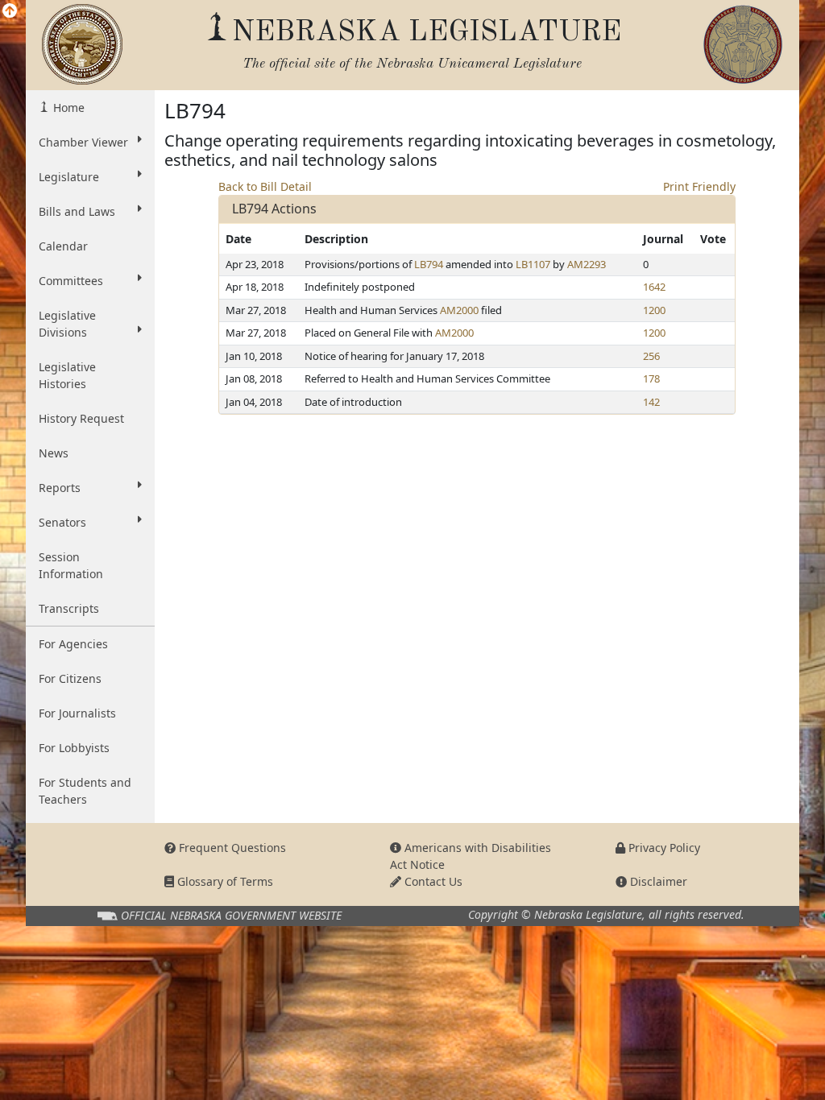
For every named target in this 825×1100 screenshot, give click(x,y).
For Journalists (77, 713)
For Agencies (73, 643)
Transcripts (69, 608)
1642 (654, 286)
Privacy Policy (662, 847)
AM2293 (586, 264)
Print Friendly (699, 186)
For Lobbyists (74, 747)
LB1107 (533, 264)
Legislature (69, 176)
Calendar (63, 246)
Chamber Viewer (83, 142)
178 (651, 378)
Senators (62, 522)
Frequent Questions (231, 847)
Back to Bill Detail (265, 186)
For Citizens (70, 678)
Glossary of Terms (223, 881)
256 (651, 356)
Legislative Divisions (67, 324)
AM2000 (459, 310)
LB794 (428, 264)
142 (651, 402)
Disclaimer (657, 881)
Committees (71, 280)
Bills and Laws (77, 211)
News (53, 453)
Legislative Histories (67, 375)
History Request (81, 418)
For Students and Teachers (85, 791)
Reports (60, 487)
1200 (654, 310)
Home (67, 107)
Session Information (71, 565)
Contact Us (431, 881)
